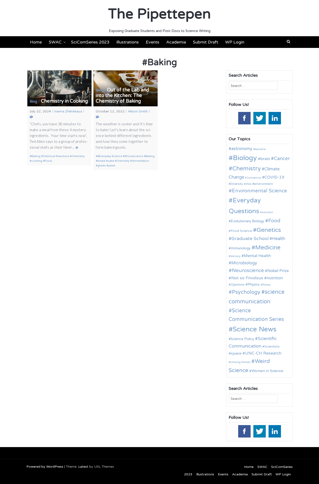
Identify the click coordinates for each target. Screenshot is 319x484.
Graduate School (250, 238)
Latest (83, 467)
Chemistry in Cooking (64, 101)
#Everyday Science (109, 156)
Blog (33, 101)
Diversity (236, 184)
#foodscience (133, 156)
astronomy (241, 148)
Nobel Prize (278, 270)
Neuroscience (248, 270)
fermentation (140, 160)
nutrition (275, 278)
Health (278, 238)
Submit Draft (205, 42)
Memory (235, 256)
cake (111, 160)
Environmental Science (259, 191)
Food (48, 160)
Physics (254, 284)
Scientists (272, 346)
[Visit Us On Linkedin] (274, 118)
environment (263, 184)
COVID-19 (274, 177)
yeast (111, 165)
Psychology (246, 292)
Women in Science (267, 371)
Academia (176, 42)
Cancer (282, 158)
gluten (101, 165)
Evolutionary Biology (247, 221)
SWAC (55, 42)
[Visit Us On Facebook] (244, 118)
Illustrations (127, 42)
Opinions (238, 285)
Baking (35, 156)
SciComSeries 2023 (90, 42)
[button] (288, 41)
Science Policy (242, 339)
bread (101, 160)
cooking (36, 160)
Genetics (269, 229)
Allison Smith (138, 111)
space (236, 353)
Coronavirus (254, 177)
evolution (267, 212)
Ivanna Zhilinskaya (68, 111)
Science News (254, 329)
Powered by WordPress (44, 467)
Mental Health (257, 255)
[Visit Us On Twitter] (259, 118)
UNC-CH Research (263, 353)
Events (152, 42)
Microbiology (244, 262)
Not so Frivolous (247, 278)
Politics (266, 284)
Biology (245, 158)
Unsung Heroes (240, 362)
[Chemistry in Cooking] (76, 147)
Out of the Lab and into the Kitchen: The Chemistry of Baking (122, 95)
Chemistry (78, 156)
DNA (248, 184)
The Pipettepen (159, 14)
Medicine (267, 247)
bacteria (260, 149)
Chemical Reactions (56, 156)
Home (36, 42)
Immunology (241, 248)
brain (265, 158)
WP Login (234, 42)
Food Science (241, 231)
